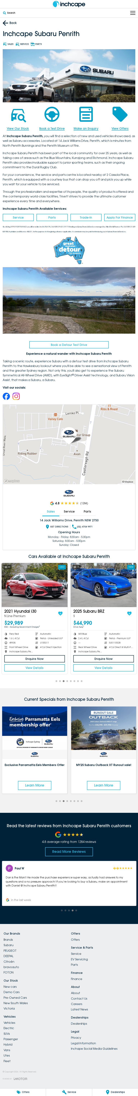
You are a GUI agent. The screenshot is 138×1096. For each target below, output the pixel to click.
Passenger (11, 1039)
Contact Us (79, 998)
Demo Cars (11, 992)
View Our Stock (18, 128)
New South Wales (16, 1003)
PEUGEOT (10, 950)
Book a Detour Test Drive (69, 345)
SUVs (7, 1033)
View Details (34, 668)
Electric (9, 1028)
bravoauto (11, 967)
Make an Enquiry (86, 128)
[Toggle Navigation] (132, 12)
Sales (51, 511)
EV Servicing (79, 959)
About (75, 993)
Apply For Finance (120, 217)
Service (18, 217)
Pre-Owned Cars (15, 997)
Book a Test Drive (52, 128)
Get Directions (59, 526)
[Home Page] (69, 4)
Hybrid (8, 1044)
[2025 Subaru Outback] (35, 585)
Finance (76, 979)
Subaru (8, 945)
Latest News (79, 1009)
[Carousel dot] (56, 681)
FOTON (8, 972)
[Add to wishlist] (60, 613)
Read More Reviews (69, 851)
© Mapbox (127, 481)
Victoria (9, 1008)
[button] (69, 883)
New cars (10, 986)
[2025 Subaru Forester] (104, 585)
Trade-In (86, 217)
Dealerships (79, 1023)
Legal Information (83, 1043)
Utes (7, 1055)
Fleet (7, 1061)
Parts (52, 217)
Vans (7, 1050)
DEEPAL (8, 956)
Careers (76, 1004)
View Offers (120, 128)
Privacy (76, 1037)
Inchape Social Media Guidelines (94, 1048)
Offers (75, 939)
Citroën (9, 961)
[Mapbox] (12, 481)
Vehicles (9, 1022)
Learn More (34, 785)
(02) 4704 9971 (85, 526)
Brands (8, 939)
